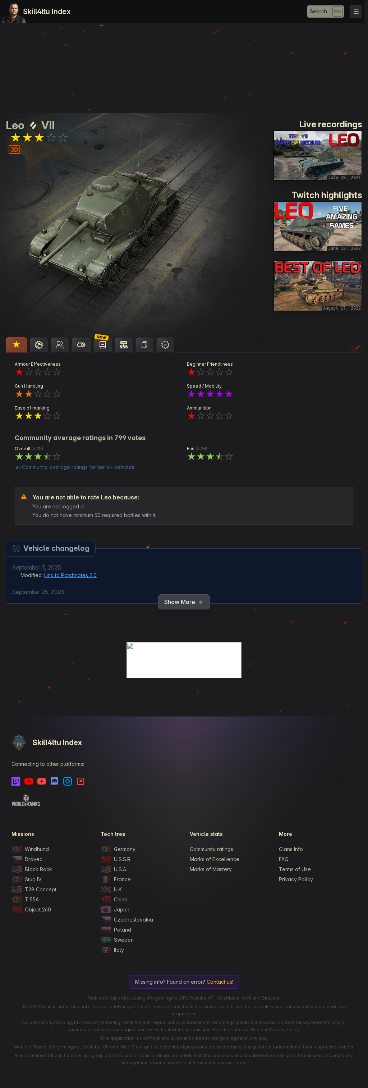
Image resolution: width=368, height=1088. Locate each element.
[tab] (16, 344)
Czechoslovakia (133, 919)
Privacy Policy (296, 879)
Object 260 (38, 909)
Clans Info (291, 849)
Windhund (37, 849)
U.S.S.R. (123, 859)
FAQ (284, 859)
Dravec (33, 859)
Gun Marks (228, 998)
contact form (231, 1062)
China (121, 899)
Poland (122, 930)
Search (318, 11)
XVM (246, 998)
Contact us (219, 982)
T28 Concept (40, 889)
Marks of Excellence (214, 859)
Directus (270, 998)
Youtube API (202, 998)
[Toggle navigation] (356, 11)
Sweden (124, 940)
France (122, 879)
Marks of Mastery (211, 869)
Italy (119, 950)
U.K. (118, 889)
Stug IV (33, 879)
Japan (121, 909)
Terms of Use (295, 869)
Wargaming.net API (167, 998)
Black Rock (38, 869)
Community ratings (211, 849)
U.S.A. (120, 869)
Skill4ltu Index (47, 11)
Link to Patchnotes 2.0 (70, 575)
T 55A (32, 899)
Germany (124, 849)
